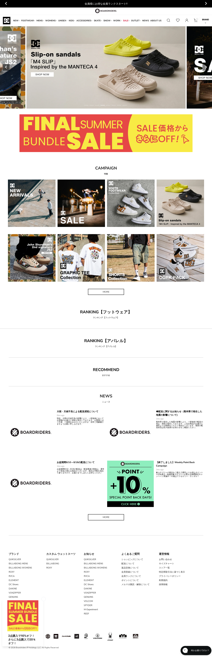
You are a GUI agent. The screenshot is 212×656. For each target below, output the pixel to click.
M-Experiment (91, 609)
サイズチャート (166, 563)
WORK (116, 20)
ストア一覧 (164, 567)
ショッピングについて (132, 559)
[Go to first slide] (205, 3)
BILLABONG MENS (18, 563)
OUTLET (135, 20)
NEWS (145, 20)
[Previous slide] (6, 3)
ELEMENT (14, 580)
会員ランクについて (131, 576)
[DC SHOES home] (6, 20)
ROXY (11, 571)
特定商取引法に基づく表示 (172, 571)
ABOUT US (155, 20)
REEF (86, 613)
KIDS (71, 20)
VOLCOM (88, 601)
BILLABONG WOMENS (20, 567)
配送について (127, 563)
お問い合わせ (165, 559)
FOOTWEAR (27, 20)
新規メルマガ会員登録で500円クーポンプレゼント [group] (106, 3)
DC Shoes (13, 584)
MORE (106, 291)
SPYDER (88, 605)
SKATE (97, 20)
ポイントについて (130, 580)
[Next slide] (205, 67)
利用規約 (163, 580)
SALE (125, 20)
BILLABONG (52, 563)
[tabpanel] (106, 67)
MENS (39, 20)
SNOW (106, 20)
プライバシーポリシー (170, 576)
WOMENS (50, 20)
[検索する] (168, 21)
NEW (15, 20)
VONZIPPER (15, 592)
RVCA (12, 576)
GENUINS (88, 597)
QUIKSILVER (15, 559)
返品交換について (130, 567)
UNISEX (62, 20)
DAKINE (13, 588)
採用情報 (163, 584)
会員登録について (130, 571)
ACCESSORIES (83, 20)
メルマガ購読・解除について (135, 584)
